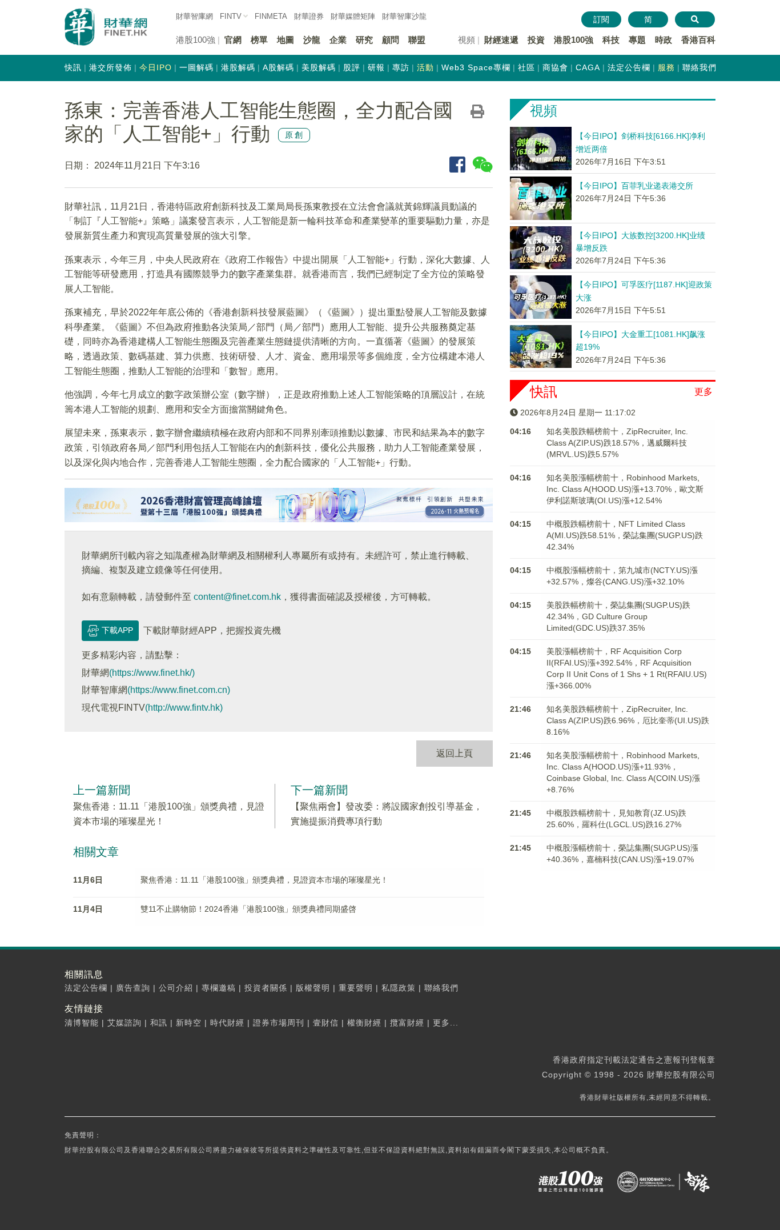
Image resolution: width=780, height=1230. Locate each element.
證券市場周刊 (278, 1022)
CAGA (588, 67)
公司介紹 (176, 987)
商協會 (555, 67)
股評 (351, 67)
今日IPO (155, 67)
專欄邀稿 (219, 987)
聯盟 (416, 40)
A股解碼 (278, 67)
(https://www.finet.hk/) (152, 673)
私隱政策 (398, 987)
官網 (233, 40)
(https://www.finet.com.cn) (178, 690)
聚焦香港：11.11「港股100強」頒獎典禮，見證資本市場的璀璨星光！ (264, 879)
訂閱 (601, 19)
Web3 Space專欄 (475, 67)
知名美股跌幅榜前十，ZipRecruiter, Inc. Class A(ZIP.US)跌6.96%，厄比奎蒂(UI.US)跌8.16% (627, 720)
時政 (663, 40)
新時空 (189, 1022)
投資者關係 (265, 987)
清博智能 (82, 1022)
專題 (637, 40)
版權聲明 (313, 987)
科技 (611, 40)
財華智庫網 (194, 16)
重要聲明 (356, 987)
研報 (376, 67)
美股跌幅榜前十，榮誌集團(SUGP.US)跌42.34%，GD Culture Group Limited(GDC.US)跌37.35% (618, 616)
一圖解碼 (196, 67)
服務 (666, 67)
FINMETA (271, 16)
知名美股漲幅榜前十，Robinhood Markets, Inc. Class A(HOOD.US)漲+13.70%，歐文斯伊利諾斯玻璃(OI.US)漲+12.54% (624, 489)
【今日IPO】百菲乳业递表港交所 (634, 185)
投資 (536, 40)
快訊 (73, 67)
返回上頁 (454, 753)
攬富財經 (407, 1022)
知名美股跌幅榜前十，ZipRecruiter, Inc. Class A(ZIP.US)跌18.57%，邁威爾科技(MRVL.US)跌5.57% (617, 443)
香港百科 (698, 40)
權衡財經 (364, 1022)
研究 (364, 40)
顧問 (390, 40)
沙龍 (311, 40)
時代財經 (227, 1022)
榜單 (259, 40)
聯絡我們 (699, 67)
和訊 (158, 1022)
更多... (446, 1022)
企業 (338, 40)
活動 (425, 67)
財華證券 (309, 16)
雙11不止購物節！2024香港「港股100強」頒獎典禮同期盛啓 (248, 909)
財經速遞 (501, 40)
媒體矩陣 (353, 16)
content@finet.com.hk (237, 597)
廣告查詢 (133, 987)
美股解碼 (318, 67)
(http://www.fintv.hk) (184, 707)
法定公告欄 (629, 67)
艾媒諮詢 (124, 1022)
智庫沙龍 (404, 16)
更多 (703, 391)
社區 (526, 67)
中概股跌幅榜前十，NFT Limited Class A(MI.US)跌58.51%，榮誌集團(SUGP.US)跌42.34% (624, 535)
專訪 (400, 67)
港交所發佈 (110, 67)
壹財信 (326, 1022)
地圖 (285, 40)
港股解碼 (238, 67)
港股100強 (573, 40)
